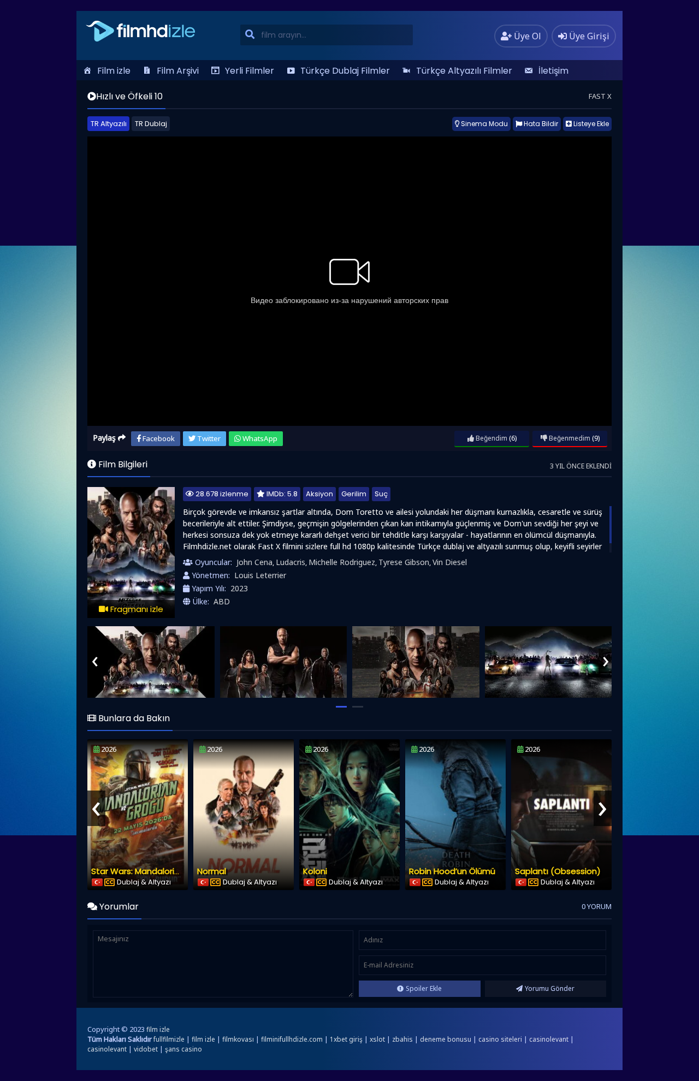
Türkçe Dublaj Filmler (345, 70)
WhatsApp (259, 438)
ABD (222, 601)
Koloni (315, 871)
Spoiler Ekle (424, 988)
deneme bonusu (445, 1039)
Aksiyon (319, 494)
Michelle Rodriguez (342, 562)
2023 (239, 588)
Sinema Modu (483, 123)
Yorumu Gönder (549, 988)
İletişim (553, 70)
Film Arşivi (178, 70)
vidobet (146, 1049)
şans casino (183, 1049)
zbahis (402, 1039)
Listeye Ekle (590, 123)
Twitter (208, 438)
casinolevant (548, 1039)
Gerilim (353, 494)
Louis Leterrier (260, 575)
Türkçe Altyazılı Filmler (464, 70)
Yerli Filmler (249, 70)
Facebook (158, 438)
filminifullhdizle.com (292, 1039)
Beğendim (490, 438)
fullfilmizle (169, 1039)
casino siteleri (500, 1039)
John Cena (254, 562)
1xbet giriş (346, 1039)
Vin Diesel (450, 562)
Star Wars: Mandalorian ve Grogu (157, 871)
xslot (377, 1039)
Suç (381, 494)
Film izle (114, 70)
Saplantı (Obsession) (558, 871)
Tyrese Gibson (403, 562)
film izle (158, 1029)
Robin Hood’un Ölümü (452, 871)
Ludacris (290, 562)
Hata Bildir (540, 123)
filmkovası (238, 1039)
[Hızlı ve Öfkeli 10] (151, 662)
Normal (211, 871)
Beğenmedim (568, 438)
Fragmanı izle (135, 609)
